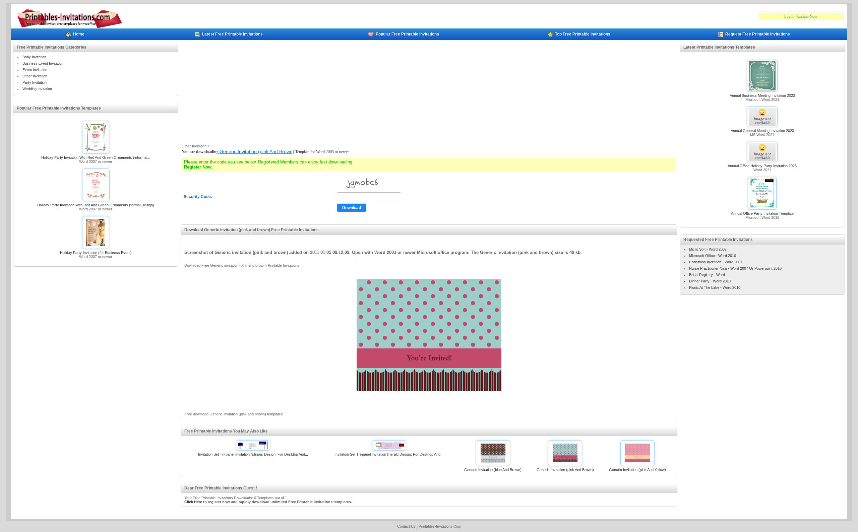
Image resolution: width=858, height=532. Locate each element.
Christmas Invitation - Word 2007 (715, 262)
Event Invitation (34, 70)
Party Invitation (34, 82)
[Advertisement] (429, 92)
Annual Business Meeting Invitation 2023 (762, 95)
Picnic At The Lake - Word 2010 (714, 287)
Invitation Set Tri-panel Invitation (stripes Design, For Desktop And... (253, 454)
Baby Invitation (34, 57)
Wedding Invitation (37, 89)
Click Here (193, 502)
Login (789, 16)
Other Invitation (34, 76)
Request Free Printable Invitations (757, 34)
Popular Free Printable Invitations (407, 34)
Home (78, 34)
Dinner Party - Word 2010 (710, 281)
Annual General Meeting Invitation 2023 (762, 131)
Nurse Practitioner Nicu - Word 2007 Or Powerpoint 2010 (735, 268)
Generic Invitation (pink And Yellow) (637, 470)
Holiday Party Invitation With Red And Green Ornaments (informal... (95, 157)
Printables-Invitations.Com (440, 526)
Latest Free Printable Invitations (232, 34)
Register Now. (198, 167)
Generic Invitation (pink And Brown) (257, 151)
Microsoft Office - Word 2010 (712, 256)
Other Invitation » (195, 146)
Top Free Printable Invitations (582, 34)
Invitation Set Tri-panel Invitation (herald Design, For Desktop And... (388, 454)
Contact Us (406, 526)
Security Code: (198, 196)
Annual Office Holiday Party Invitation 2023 (762, 166)
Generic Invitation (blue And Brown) (493, 470)
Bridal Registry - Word (707, 275)
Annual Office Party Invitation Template (762, 213)
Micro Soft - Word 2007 (708, 249)
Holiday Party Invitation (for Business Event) (96, 253)
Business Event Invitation (42, 63)
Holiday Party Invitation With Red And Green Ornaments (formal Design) (95, 205)
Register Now (806, 16)
